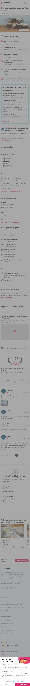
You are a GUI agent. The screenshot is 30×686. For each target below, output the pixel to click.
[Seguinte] (22, 531)
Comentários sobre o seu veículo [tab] (9, 382)
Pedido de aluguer (22, 560)
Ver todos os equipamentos (10, 191)
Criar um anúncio (6, 620)
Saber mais (6, 121)
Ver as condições (6, 297)
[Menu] (26, 2)
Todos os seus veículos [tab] (23, 382)
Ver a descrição (6, 140)
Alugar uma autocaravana (9, 601)
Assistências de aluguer (8, 630)
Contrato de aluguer (7, 623)
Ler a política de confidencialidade (9, 679)
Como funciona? (6, 598)
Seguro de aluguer (6, 627)
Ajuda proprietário (6, 633)
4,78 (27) (5, 10)
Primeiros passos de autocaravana (11, 604)
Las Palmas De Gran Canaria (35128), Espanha (13, 13)
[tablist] (15, 382)
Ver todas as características (10, 222)
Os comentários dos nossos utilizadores (13, 607)
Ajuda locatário (6, 610)
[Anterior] (3, 531)
